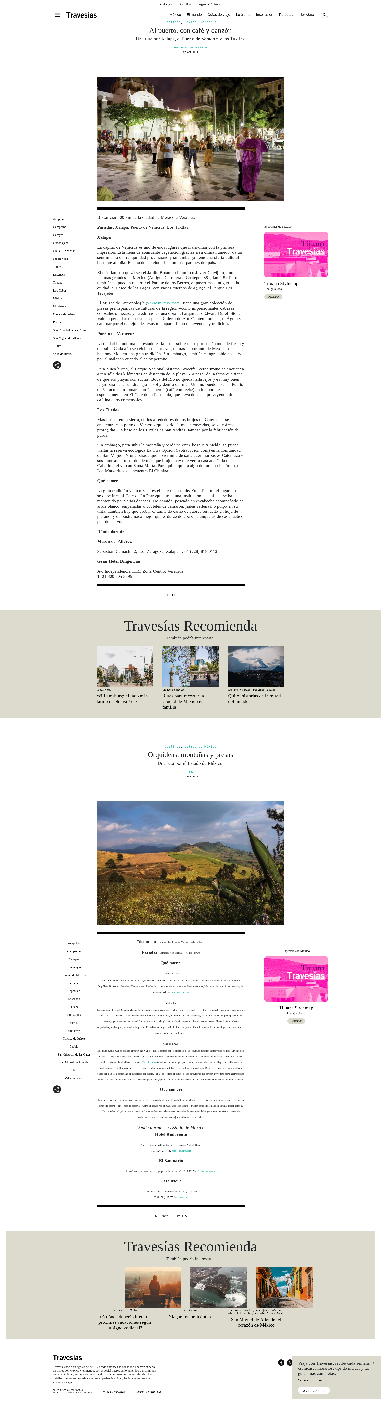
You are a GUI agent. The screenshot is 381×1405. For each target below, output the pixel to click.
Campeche (59, 227)
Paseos (182, 1216)
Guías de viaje (218, 15)
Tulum (57, 346)
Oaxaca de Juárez (64, 314)
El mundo (194, 15)
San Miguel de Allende (67, 338)
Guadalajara (60, 243)
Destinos (173, 22)
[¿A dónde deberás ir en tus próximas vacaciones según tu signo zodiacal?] (125, 1287)
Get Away (161, 1216)
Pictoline (185, 4)
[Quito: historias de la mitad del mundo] (256, 666)
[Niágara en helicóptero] (190, 1287)
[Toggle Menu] (57, 15)
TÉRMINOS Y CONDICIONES (148, 1392)
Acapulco (59, 219)
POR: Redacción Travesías (190, 47)
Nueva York (104, 689)
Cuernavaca (60, 258)
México (175, 15)
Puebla (57, 322)
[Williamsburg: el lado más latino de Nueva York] (125, 666)
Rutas (171, 595)
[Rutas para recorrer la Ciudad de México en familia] (190, 666)
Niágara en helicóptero (190, 1316)
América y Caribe (239, 689)
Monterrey (59, 306)
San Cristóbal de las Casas (69, 330)
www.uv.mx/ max (163, 302)
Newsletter (307, 14)
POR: (190, 772)
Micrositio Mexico (240, 1313)
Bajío (234, 1310)
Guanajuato (262, 1310)
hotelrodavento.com (181, 1150)
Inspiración (264, 15)
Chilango (166, 4)
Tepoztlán (59, 266)
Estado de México (200, 746)
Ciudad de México (64, 250)
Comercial (246, 1310)
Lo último (243, 15)
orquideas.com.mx (180, 992)
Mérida (57, 298)
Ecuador (272, 689)
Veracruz (208, 22)
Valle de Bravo (62, 354)
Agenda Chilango (210, 4)
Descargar (273, 296)
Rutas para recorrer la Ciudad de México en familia (183, 701)
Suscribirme (314, 1390)
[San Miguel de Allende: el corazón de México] (256, 1287)
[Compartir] (57, 365)
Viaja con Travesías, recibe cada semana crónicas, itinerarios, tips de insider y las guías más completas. (334, 1368)
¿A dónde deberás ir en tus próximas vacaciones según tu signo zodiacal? (124, 1322)
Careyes (58, 235)
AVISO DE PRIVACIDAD (114, 1392)
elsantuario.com (208, 1171)
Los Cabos (59, 290)
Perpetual (286, 15)
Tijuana (57, 282)
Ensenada (59, 274)
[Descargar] (296, 254)
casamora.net (181, 1197)
